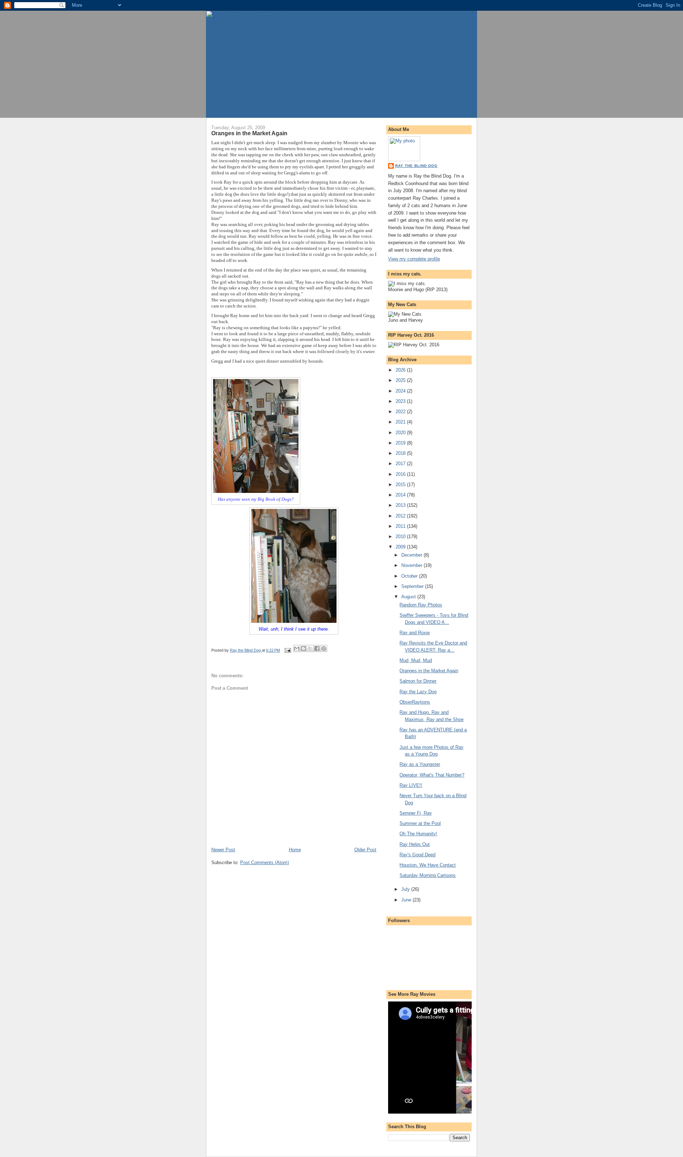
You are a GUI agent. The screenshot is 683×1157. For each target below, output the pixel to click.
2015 (401, 484)
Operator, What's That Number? (431, 775)
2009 (401, 546)
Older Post (365, 849)
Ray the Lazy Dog (417, 691)
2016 (401, 474)
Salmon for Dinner (417, 681)
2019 (401, 443)
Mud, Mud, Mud (415, 660)
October (410, 576)
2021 (401, 422)
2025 (401, 380)
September (413, 586)
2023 (401, 401)
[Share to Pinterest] (323, 648)
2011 (401, 526)
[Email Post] (287, 650)
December (412, 555)
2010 (401, 536)
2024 (401, 391)
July (406, 889)
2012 (401, 516)
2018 (401, 453)
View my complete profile (414, 259)
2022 (401, 411)
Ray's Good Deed (417, 854)
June (407, 900)
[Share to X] (310, 648)
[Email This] (296, 648)
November (412, 565)
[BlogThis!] (303, 648)
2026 (401, 370)
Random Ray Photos (420, 605)
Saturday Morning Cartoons (427, 875)
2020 (401, 432)
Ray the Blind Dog (416, 166)
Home (295, 849)
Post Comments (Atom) (264, 862)
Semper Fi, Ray (415, 813)
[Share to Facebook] (317, 648)
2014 (401, 495)
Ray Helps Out (414, 844)
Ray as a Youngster (419, 764)
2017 (401, 463)
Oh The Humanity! (418, 833)
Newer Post (223, 849)
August (409, 596)
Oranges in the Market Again (428, 670)
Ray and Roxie (414, 632)
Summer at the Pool (420, 823)
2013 (401, 505)
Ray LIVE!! (410, 785)
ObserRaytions (414, 702)
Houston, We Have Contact (427, 865)
